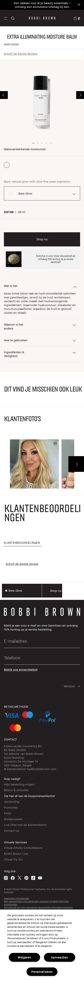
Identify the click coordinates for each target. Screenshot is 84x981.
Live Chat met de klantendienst (25, 824)
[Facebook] (13, 878)
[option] (7, 165)
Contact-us (11, 830)
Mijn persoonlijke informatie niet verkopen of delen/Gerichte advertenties (36, 903)
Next (80, 95)
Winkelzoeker (13, 819)
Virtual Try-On (13, 859)
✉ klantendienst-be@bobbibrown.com (30, 769)
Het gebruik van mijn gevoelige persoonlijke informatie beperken (38, 907)
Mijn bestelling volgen (19, 784)
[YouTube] (40, 878)
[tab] (23, 542)
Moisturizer (11, 44)
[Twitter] (19, 878)
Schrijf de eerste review (20, 53)
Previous (4, 95)
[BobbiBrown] (42, 18)
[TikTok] (33, 878)
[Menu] (5, 18)
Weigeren (24, 957)
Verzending (11, 801)
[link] (76, 18)
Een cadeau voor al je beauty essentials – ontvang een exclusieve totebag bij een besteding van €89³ (42, 6)
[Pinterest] (26, 878)
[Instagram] (6, 878)
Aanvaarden (59, 957)
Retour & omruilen (16, 790)
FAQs (7, 813)
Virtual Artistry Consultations (23, 847)
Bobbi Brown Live (16, 853)
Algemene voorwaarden (16, 898)
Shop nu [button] (42, 239)
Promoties (11, 807)
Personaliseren (42, 971)
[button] (5, 18)
